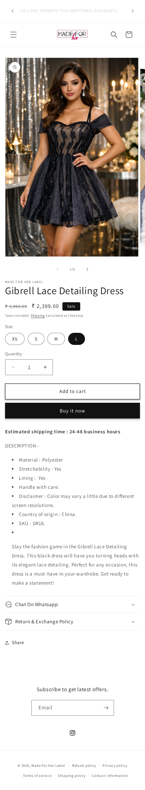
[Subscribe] (106, 708)
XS (15, 339)
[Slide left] (57, 269)
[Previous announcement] (12, 11)
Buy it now (72, 410)
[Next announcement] (132, 11)
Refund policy (84, 765)
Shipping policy (72, 775)
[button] (13, 34)
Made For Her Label (48, 765)
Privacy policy (115, 765)
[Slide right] (87, 269)
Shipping (38, 315)
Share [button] (18, 642)
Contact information (110, 775)
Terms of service (37, 775)
